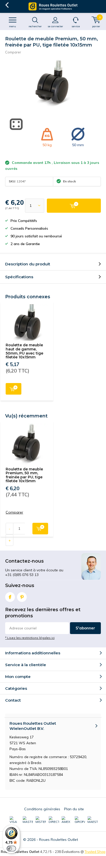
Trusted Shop (95, 852)
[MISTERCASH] (41, 820)
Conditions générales (42, 809)
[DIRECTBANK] (54, 820)
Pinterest (22, 597)
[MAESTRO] (92, 820)
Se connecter (55, 26)
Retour (6, 5)
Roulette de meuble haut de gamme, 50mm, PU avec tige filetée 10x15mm (24, 351)
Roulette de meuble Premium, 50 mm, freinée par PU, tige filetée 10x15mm (24, 475)
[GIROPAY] (80, 820)
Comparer (13, 52)
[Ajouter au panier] (74, 206)
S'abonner (85, 628)
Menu (12, 26)
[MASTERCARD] (28, 820)
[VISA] (15, 820)
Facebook (10, 597)
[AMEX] (66, 820)
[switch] (11, 848)
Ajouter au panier (13, 389)
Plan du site (74, 809)
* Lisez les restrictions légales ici (30, 638)
